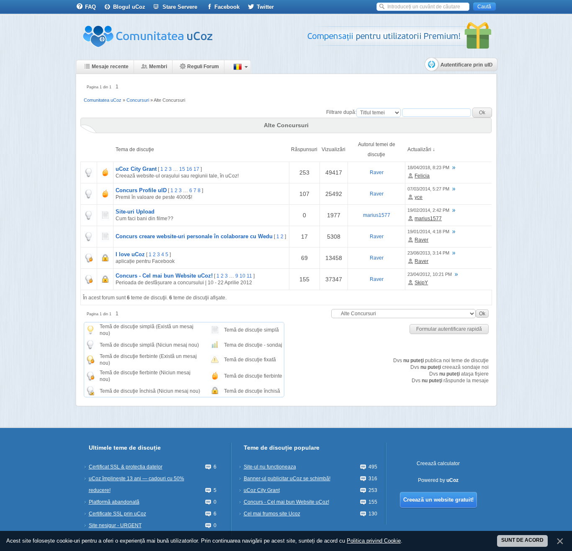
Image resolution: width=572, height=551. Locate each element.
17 (196, 169)
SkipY (421, 283)
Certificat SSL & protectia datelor (125, 467)
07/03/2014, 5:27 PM (428, 188)
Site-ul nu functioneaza (270, 467)
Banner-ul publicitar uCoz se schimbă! (287, 478)
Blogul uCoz (129, 7)
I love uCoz (130, 254)
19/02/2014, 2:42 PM (428, 210)
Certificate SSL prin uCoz (117, 514)
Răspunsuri (304, 149)
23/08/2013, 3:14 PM (428, 252)
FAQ (90, 7)
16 (189, 169)
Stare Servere (179, 7)
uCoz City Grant (136, 169)
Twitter (265, 7)
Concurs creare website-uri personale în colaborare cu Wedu (194, 236)
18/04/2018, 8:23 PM (428, 167)
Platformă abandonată (114, 502)
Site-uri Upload (135, 212)
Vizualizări (333, 149)
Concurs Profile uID (141, 190)
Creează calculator (438, 463)
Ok (482, 314)
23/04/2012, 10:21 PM (429, 274)
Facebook (227, 7)
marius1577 (376, 215)
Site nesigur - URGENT (115, 525)
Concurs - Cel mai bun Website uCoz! (164, 276)
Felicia (422, 176)
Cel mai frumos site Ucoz (272, 514)
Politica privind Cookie (374, 541)
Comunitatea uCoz (102, 100)
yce (419, 197)
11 (249, 276)
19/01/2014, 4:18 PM (428, 231)
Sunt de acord (522, 540)
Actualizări (419, 149)
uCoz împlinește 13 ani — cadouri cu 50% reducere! (136, 484)
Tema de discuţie (135, 149)
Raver (377, 172)
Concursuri (137, 100)
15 (182, 169)
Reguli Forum (203, 67)
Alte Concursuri (169, 100)
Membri (158, 67)
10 (242, 276)
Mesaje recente (110, 67)
